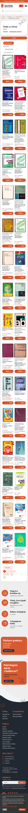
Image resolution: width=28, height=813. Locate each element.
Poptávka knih (5, 714)
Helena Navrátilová (6, 487)
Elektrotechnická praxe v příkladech (19, 140)
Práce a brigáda (6, 741)
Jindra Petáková (5, 101)
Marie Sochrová (5, 297)
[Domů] (3, 16)
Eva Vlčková (6, 234)
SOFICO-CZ (20, 271)
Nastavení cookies (6, 737)
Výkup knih (5, 718)
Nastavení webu (7, 739)
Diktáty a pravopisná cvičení (7, 362)
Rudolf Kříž (17, 200)
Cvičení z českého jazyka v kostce (7, 301)
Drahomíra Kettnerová (20, 101)
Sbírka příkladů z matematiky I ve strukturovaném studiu (6, 521)
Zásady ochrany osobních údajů (18, 788)
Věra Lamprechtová (6, 359)
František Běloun (6, 70)
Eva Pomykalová (18, 517)
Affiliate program (6, 746)
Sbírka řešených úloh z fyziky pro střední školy (7, 137)
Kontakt (4, 726)
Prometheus (7, 75)
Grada (6, 175)
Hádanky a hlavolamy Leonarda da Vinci (7, 238)
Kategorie (9, 16)
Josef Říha (18, 137)
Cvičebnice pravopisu (20, 394)
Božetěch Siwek (18, 391)
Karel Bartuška (5, 134)
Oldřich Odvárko (6, 391)
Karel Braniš (20, 550)
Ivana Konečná (22, 297)
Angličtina (6, 173)
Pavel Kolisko (17, 456)
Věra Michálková (19, 425)
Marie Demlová (18, 330)
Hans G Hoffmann (7, 169)
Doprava (4, 729)
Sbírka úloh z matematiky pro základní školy (6, 203)
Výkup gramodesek (17, 716)
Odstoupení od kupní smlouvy (9, 733)
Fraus (19, 76)
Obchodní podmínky (7, 731)
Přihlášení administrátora (8, 748)
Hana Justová (5, 456)
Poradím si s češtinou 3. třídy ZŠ (7, 426)
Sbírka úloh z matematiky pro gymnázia (6, 394)
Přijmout (22, 809)
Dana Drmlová (18, 70)
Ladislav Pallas (5, 358)
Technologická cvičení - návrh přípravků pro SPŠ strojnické (20, 301)
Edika (19, 398)
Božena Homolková (18, 104)
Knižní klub (7, 240)
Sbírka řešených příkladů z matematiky (20, 364)
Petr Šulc (4, 423)
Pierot (6, 430)
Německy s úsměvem (20, 107)
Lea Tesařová (17, 103)
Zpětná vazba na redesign (8, 744)
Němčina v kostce (7, 459)
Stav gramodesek (17, 714)
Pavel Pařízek (8, 333)
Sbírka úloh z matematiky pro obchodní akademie (19, 269)
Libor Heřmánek (5, 517)
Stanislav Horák (18, 549)
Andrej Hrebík (22, 136)
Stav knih (4, 716)
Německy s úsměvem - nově (20, 72)
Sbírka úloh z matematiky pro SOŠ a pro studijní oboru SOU (20, 553)
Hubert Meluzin (18, 134)
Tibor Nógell (20, 203)
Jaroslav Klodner (18, 266)
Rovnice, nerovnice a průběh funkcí (20, 459)
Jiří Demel (23, 329)
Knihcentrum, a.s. (21, 109)
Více (5, 809)
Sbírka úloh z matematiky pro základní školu (6, 73)
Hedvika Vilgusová (6, 423)
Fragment (7, 303)
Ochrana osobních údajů (8, 735)
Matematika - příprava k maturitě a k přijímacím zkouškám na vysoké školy (7, 104)
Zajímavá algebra (19, 332)
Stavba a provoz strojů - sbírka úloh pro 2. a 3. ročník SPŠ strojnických (20, 206)
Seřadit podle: (6, 46)
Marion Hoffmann (6, 169)
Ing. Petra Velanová (9, 492)
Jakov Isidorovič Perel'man (18, 329)
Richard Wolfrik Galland (7, 233)
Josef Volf (17, 297)
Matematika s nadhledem (20, 521)
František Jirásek (18, 358)
